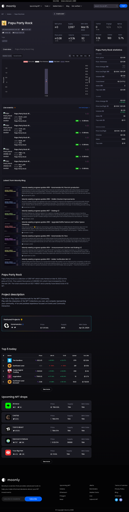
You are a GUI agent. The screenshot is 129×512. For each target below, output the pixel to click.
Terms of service (121, 485)
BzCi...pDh (22, 165)
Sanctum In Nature (20, 439)
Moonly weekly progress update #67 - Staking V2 (40, 211)
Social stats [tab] (18, 56)
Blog (67, 6)
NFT (3, 14)
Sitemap (118, 496)
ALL (85, 56)
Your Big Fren (18, 451)
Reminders (94, 489)
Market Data (94, 492)
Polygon (63, 496)
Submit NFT (94, 499)
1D (70, 56)
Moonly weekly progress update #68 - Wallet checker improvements (48, 199)
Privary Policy (119, 489)
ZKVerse (16, 404)
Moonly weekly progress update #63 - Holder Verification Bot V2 (46, 259)
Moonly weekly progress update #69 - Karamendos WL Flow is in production (50, 187)
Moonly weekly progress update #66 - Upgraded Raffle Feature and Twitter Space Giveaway (53, 223)
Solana (9, 14)
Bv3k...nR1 (22, 141)
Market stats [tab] (7, 56)
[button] (20, 23)
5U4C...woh (23, 117)
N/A (20, 119)
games (4, 41)
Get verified (76, 6)
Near (61, 499)
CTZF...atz (22, 129)
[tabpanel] (46, 78)
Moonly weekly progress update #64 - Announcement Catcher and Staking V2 (52, 247)
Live (91, 496)
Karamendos (16, 324)
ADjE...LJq (22, 153)
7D (73, 56)
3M (81, 56)
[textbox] (35, 304)
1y (86, 114)
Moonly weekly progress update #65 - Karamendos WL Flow (45, 236)
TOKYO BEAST (18, 427)
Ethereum (63, 492)
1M (77, 56)
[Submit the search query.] (117, 6)
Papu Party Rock (20, 121)
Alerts (92, 485)
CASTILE (16, 415)
